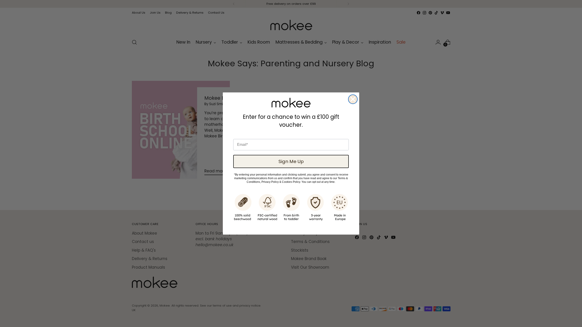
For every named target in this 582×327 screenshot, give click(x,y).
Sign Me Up (291, 161)
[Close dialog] (352, 99)
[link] (291, 102)
